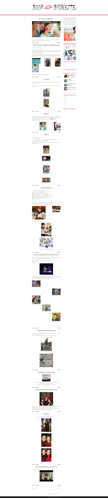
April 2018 (64, 106)
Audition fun (46, 414)
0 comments (59, 185)
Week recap (46, 134)
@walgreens (56, 117)
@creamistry (45, 116)
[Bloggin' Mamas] (72, 47)
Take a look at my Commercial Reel (46, 18)
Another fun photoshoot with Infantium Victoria (46, 389)
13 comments (47, 46)
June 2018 (64, 104)
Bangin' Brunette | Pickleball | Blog (55, 493)
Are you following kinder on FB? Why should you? (46, 467)
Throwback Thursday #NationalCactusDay (46, 330)
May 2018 (64, 105)
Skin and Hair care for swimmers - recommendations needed (46, 45)
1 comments (59, 42)
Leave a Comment (51, 373)
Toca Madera (38, 202)
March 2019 (64, 96)
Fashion (64, 64)
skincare (64, 65)
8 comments (51, 80)
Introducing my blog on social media (46, 372)
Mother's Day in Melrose (46, 187)
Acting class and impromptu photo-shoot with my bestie (46, 254)
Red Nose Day (46, 113)
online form (35, 74)
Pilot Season (46, 79)
